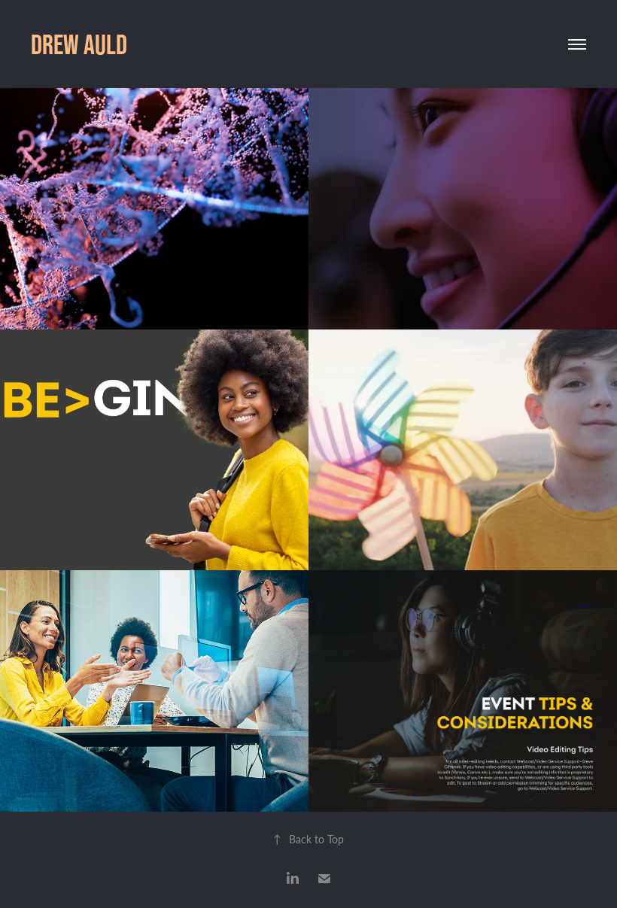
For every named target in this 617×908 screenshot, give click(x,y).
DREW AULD (79, 44)
